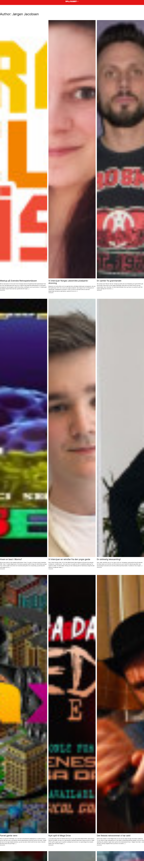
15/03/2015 (2, 568)
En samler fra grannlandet (109, 281)
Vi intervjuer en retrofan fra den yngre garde (69, 559)
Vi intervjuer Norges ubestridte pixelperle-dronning (68, 282)
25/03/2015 (50, 292)
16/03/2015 (99, 290)
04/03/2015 (50, 845)
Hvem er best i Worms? (11, 559)
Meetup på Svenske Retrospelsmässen (18, 281)
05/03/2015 (2, 845)
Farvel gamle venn (8, 835)
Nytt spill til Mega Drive (59, 835)
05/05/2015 (2, 290)
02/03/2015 (99, 845)
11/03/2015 (50, 568)
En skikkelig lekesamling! (109, 559)
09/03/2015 (99, 567)
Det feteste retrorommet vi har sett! (113, 835)
